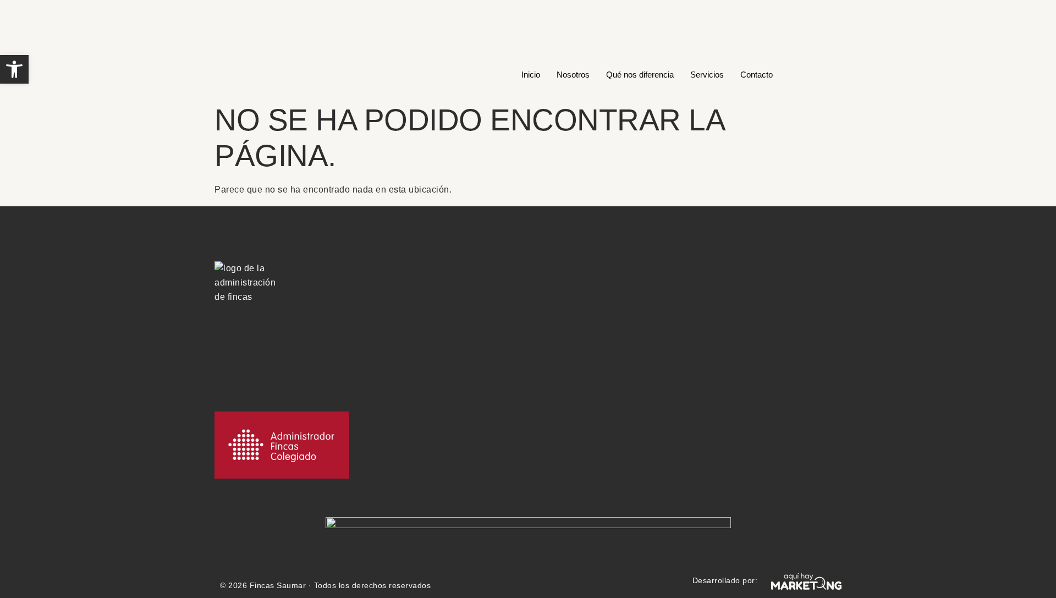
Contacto (756, 74)
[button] (14, 69)
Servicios (707, 74)
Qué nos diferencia (640, 74)
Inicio (530, 74)
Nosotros (573, 74)
